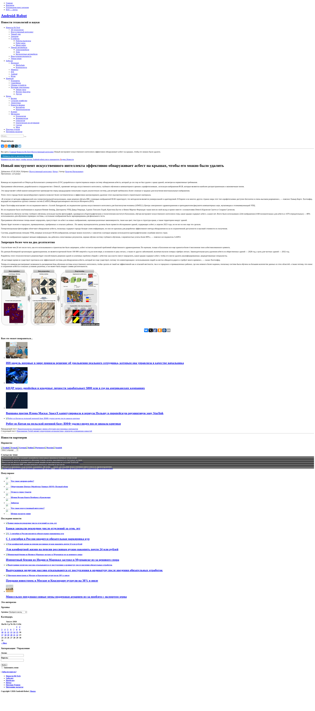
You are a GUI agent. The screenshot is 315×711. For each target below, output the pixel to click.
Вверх (33, 691)
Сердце (19, 125)
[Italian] (29, 448)
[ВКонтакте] (2, 146)
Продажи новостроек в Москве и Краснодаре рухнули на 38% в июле (52, 580)
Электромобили (22, 50)
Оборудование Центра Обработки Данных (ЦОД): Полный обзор (39, 487)
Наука (8, 96)
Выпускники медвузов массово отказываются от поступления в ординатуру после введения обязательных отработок (84, 570)
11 (5, 632)
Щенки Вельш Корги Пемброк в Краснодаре (31, 497)
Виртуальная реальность (21, 56)
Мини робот (21, 45)
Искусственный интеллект (22, 32)
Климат (14, 112)
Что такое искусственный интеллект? (28, 508)
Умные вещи (16, 58)
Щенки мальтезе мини (21, 514)
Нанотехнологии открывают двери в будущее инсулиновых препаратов (48, 429)
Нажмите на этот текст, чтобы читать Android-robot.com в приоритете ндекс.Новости (37, 159)
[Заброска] (8, 503)
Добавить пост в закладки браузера (17, 156)
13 (11, 632)
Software (9, 61)
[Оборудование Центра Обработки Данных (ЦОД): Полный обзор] (8, 487)
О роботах (15, 39)
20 (11, 635)
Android (14, 74)
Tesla (18, 52)
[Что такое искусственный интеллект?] (8, 508)
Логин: (4, 653)
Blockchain (20, 65)
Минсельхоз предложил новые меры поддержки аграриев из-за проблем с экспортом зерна (66, 596)
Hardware (10, 78)
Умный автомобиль (19, 47)
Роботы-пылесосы (23, 41)
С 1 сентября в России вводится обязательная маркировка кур (48, 538)
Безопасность (21, 67)
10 (2, 632)
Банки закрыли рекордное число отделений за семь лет (43, 528)
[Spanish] (57, 448)
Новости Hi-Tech (13, 27)
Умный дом (16, 34)
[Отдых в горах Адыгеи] (8, 492)
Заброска (15, 503)
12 (8, 632)
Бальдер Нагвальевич (74, 171)
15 (17, 632)
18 (5, 635)
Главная (9, 3)
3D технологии (17, 30)
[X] (12, 146)
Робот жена (20, 43)
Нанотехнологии (23, 109)
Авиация (14, 36)
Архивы (4, 612)
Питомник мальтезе (14, 132)
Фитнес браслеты (23, 92)
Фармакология (22, 118)
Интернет (15, 63)
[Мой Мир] (9, 146)
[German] (21, 448)
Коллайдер (20, 107)
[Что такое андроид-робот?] (8, 481)
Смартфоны (16, 83)
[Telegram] (19, 146)
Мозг (18, 127)
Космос (14, 98)
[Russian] (49, 448)
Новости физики (18, 105)
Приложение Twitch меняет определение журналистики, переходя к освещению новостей (54, 431)
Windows (14, 70)
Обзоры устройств (18, 85)
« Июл (4, 643)
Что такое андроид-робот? (22, 481)
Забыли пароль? (9, 672)
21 (14, 635)
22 (17, 635)
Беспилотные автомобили (27, 54)
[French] (13, 448)
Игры (13, 76)
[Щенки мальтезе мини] (8, 514)
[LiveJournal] (16, 146)
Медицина (15, 114)
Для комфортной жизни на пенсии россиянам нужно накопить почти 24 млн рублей (62, 549)
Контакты (10, 5)
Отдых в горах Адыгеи (21, 492)
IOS (12, 72)
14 (14, 632)
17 (2, 635)
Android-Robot (14, 15)
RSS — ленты (12, 10)
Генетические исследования (27, 123)
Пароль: (4, 658)
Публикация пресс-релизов (17, 7)
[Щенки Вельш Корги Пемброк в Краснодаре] (8, 497)
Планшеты (15, 81)
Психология (21, 116)
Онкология (20, 121)
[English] (5, 448)
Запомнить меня (10, 668)
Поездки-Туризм (13, 129)
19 (8, 635)
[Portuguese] (39, 448)
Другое (19, 94)
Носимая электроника (20, 87)
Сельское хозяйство (19, 101)
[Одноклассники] (5, 146)
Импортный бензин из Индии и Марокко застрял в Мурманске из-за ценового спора (62, 559)
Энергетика (16, 103)
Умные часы (21, 89)
